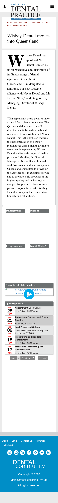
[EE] (29, 464)
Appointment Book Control (28, 308)
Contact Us (26, 440)
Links (14, 440)
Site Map (8, 445)
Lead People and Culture (27, 327)
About (5, 440)
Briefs (17, 25)
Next (45, 358)
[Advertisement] (29, 399)
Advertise (40, 440)
